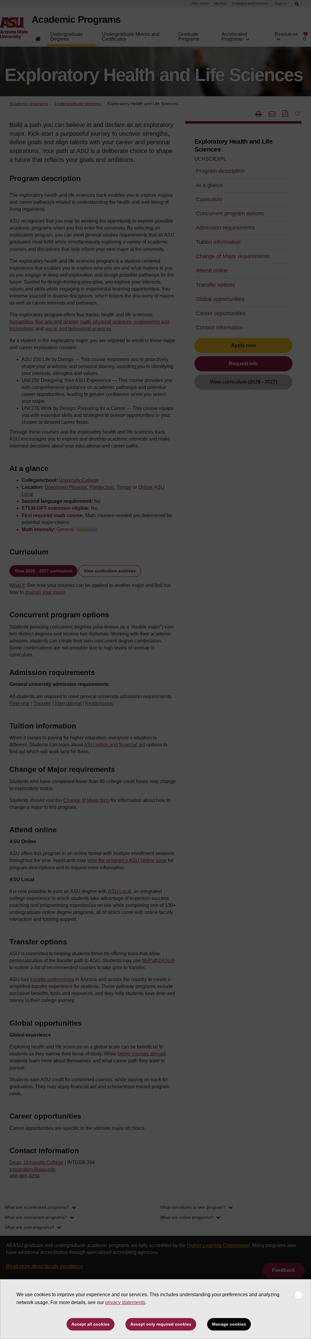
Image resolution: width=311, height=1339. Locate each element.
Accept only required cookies (160, 1324)
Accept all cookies (90, 1324)
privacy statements (125, 1302)
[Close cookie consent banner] (298, 1295)
